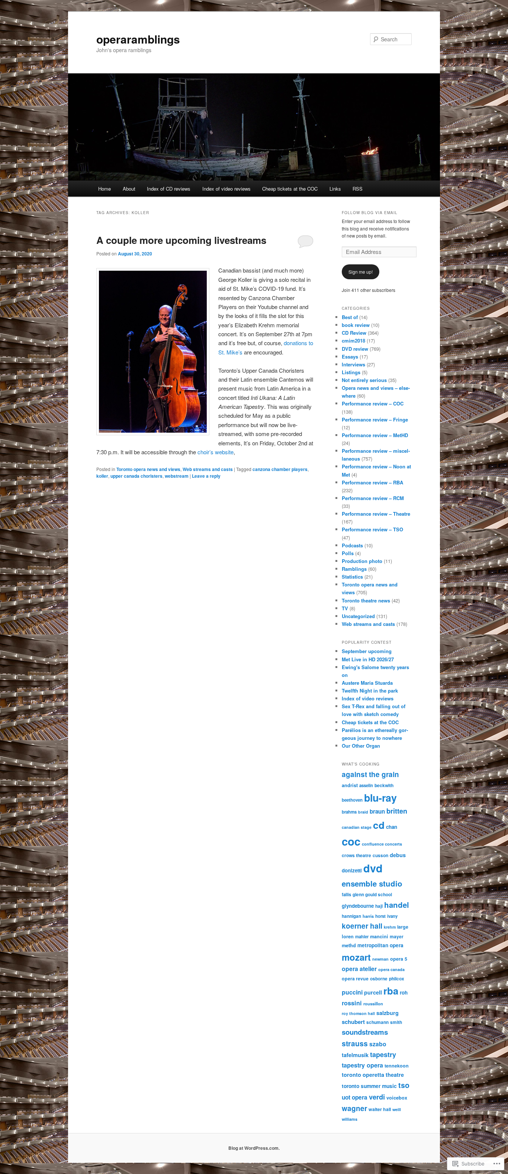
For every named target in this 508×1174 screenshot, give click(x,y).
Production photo (362, 560)
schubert (353, 1022)
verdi (377, 1097)
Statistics (352, 576)
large (402, 926)
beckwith (383, 785)
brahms (349, 812)
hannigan (351, 916)
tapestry (383, 1054)
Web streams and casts (208, 469)
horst (380, 916)
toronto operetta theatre (373, 1074)
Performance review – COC (372, 403)
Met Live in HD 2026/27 (368, 659)
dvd (373, 868)
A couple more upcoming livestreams (181, 240)
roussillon (373, 1003)
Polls (348, 553)
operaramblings (138, 39)
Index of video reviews (226, 188)
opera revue (355, 978)
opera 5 (398, 958)
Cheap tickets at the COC (290, 188)
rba (390, 991)
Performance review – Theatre (376, 513)
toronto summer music (369, 1085)
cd (379, 825)
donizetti (352, 870)
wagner (354, 1108)
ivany (392, 916)
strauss (355, 1043)
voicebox (396, 1097)
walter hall (380, 1109)
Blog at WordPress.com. (254, 1148)
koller (102, 476)
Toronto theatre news (366, 600)
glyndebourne (358, 905)
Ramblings (354, 568)
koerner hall (362, 926)
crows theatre (356, 855)
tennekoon (397, 1065)
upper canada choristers (136, 476)
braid (363, 812)
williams (349, 1119)
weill (396, 1109)
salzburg (387, 1012)
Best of (350, 317)
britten (396, 811)
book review (356, 324)
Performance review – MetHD (375, 435)
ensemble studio (372, 883)
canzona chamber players (280, 469)
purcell (373, 992)
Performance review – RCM (373, 498)
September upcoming (367, 651)
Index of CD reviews (168, 188)
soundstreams (365, 1032)
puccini (352, 992)
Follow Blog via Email (370, 212)
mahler (362, 936)
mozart (356, 957)
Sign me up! (360, 271)
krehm (390, 927)
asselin (366, 785)
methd (349, 945)
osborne (379, 979)
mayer (396, 936)
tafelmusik (355, 1055)
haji (379, 906)
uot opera (354, 1097)
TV (345, 608)
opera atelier (359, 968)
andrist (350, 785)
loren (348, 936)
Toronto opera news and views (148, 469)
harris (368, 916)
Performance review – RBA (372, 482)
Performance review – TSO (372, 529)
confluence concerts (382, 844)
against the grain (370, 774)
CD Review (354, 332)
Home (104, 188)
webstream (177, 476)
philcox (396, 979)
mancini (379, 936)
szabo (377, 1044)
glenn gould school (372, 894)
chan (391, 826)
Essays (350, 356)
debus (398, 855)
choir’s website (215, 452)
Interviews (353, 364)
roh (404, 992)
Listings (351, 372)
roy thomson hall (358, 1013)
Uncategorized (358, 616)
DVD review (355, 348)
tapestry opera (362, 1065)
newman (380, 959)
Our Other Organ (361, 745)
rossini (352, 1003)
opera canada (391, 969)
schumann (377, 1022)
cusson (380, 855)
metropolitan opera (380, 945)
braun (377, 811)
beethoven (352, 800)
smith (396, 1022)
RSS (358, 188)
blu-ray (380, 797)
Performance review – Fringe (375, 419)
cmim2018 (353, 340)
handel (396, 904)
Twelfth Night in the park (370, 690)
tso (403, 1085)
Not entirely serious (364, 380)
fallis (346, 894)
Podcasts (352, 545)
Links (335, 188)
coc (351, 841)
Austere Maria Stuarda (367, 682)
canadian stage (357, 827)
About (129, 188)
